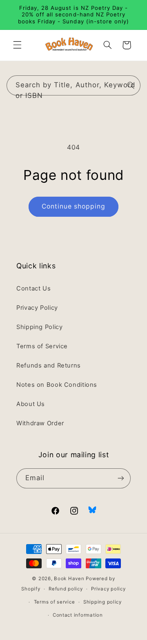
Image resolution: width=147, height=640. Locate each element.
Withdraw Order (40, 423)
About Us (30, 404)
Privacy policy (108, 589)
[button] (17, 45)
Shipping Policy (39, 327)
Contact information (78, 615)
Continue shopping (74, 206)
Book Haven (69, 578)
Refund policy (66, 589)
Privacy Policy (37, 307)
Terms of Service (42, 346)
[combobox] (73, 85)
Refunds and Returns (48, 365)
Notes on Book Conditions (56, 384)
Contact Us (33, 288)
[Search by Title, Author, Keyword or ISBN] (130, 85)
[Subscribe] (120, 478)
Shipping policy (102, 602)
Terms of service (54, 602)
